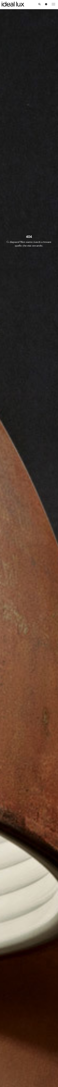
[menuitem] (39, 4)
